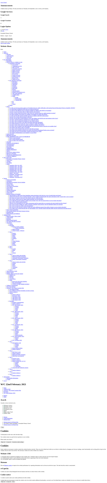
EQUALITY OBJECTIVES (13, 152)
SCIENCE (14, 87)
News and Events (7, 157)
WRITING (14, 84)
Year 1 (10, 232)
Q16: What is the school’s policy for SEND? (19, 127)
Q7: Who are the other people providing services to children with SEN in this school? (28, 115)
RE (13, 102)
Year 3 (10, 247)
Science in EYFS (16, 75)
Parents (5, 178)
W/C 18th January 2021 (17, 311)
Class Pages (9, 222)
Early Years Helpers (11, 286)
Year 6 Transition (10, 191)
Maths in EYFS (15, 71)
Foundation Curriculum (14, 63)
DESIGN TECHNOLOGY (18, 92)
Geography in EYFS (17, 68)
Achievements (9, 217)
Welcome (8, 54)
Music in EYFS (15, 72)
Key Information (7, 59)
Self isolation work (16, 342)
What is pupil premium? (14, 138)
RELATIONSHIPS (16, 282)
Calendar (8, 161)
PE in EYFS (15, 74)
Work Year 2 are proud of (18, 356)
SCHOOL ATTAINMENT (12, 143)
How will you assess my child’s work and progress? (21, 205)
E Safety (8, 379)
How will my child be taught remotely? (18, 202)
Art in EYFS (15, 64)
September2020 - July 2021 (15, 170)
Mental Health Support (11, 220)
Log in (6, 29)
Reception (11, 225)
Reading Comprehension (18, 302)
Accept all (9, 442)
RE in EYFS (15, 78)
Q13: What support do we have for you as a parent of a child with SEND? (26, 123)
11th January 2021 (16, 297)
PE (13, 101)
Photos (10, 105)
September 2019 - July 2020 (15, 172)
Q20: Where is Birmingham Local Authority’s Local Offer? (23, 132)
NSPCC (8, 151)
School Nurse (9, 183)
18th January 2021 (16, 298)
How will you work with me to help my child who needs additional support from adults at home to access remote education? (37, 207)
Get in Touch (4, 2)
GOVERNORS (10, 145)
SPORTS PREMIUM (11, 149)
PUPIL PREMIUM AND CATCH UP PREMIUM (18, 136)
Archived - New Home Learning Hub (15, 288)
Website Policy (6, 419)
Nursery (11, 224)
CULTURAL (12, 279)
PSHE (13, 96)
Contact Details (9, 55)
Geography (14, 267)
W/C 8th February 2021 (17, 329)
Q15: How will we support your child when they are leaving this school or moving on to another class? (33, 126)
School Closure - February (18, 230)
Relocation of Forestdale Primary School (15, 158)
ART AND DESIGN (17, 93)
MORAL (11, 276)
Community (9, 181)
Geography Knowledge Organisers (20, 258)
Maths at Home (15, 229)
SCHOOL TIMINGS (11, 156)
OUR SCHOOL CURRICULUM (14, 62)
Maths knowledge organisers (18, 354)
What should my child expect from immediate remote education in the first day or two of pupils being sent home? (35, 195)
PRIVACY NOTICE (11, 153)
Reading (14, 234)
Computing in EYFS (17, 66)
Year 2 (10, 246)
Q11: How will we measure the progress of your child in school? (24, 121)
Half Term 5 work (16, 352)
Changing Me (18, 100)
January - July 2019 (13, 173)
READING (9, 61)
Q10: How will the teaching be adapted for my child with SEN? (24, 119)
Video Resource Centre (11, 271)
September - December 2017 (15, 177)
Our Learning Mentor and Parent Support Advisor (17, 211)
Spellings (14, 238)
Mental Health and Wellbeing (13, 213)
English (14, 237)
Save (13, 481)
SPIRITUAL (12, 275)
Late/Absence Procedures (12, 186)
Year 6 (10, 269)
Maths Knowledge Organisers (19, 256)
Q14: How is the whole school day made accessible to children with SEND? (26, 125)
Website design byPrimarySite (10, 422)
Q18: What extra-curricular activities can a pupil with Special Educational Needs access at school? (31, 130)
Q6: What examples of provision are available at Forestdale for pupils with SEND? (28, 114)
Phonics (14, 233)
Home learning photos (17, 348)
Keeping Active (15, 358)
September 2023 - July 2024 (15, 166)
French (13, 104)
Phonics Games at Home (18, 226)
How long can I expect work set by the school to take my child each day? (26, 198)
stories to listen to (16, 294)
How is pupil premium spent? (16, 139)
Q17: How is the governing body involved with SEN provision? (24, 128)
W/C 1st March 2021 (17, 340)
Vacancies (8, 58)
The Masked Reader (14, 289)
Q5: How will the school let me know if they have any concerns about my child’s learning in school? (32, 113)
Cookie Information (8, 418)
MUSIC (14, 89)
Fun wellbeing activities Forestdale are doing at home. (21, 290)
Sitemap (5, 417)
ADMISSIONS (10, 148)
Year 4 (10, 254)
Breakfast (8, 218)
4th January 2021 (16, 296)
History (14, 265)
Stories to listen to (13, 292)
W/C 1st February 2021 (17, 324)
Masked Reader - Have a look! (13, 216)
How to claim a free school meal (16, 140)
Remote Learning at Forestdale (13, 194)
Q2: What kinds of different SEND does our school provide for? (24, 109)
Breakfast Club (9, 212)
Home (4, 51)
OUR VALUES (10, 134)
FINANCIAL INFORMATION (13, 155)
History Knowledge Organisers (19, 259)
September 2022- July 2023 (15, 168)
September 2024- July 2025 (15, 165)
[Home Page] (2, 30)
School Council (10, 272)
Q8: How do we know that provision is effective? (20, 117)
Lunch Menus (9, 187)
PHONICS (14, 81)
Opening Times (9, 185)
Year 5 (10, 260)
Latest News (9, 160)
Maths (13, 235)
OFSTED (8, 141)
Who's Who (9, 57)
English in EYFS (16, 76)
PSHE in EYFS (16, 79)
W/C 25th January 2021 (17, 318)
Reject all (3, 442)
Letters (8, 164)
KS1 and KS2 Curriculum (15, 80)
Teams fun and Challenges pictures (20, 367)
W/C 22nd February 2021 (18, 336)
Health (16, 97)
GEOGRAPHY (16, 91)
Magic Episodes (18, 335)
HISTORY (14, 88)
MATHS (14, 85)
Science (14, 252)
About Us (5, 53)
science (14, 268)
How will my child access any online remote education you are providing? (26, 199)
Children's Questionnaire (12, 285)
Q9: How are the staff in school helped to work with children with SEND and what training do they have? (33, 118)
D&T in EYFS (15, 67)
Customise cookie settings (17, 442)
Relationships (18, 98)
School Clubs (9, 188)
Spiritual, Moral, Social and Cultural (14, 273)
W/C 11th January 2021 (17, 305)
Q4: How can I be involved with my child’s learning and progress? (24, 111)
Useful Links (9, 192)
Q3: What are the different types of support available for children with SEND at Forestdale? (30, 110)
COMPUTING (15, 94)
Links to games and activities (18, 255)
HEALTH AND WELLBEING (19, 281)
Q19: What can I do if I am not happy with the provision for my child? (25, 131)
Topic (16, 310)
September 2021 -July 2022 (15, 169)
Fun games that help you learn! (13, 221)
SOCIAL (11, 277)
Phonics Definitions (19, 228)
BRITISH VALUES (11, 135)
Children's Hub (6, 215)
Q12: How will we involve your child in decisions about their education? (26, 122)
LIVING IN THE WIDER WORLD (20, 284)
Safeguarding (6, 376)
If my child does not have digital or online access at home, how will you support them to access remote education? (35, 200)
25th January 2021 (16, 299)
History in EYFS (16, 70)
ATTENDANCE (10, 144)
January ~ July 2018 (14, 175)
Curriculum (17, 366)
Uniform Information (11, 190)
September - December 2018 (15, 174)
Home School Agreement (12, 209)
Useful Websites (16, 241)
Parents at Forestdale (11, 179)
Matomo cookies (8, 465)
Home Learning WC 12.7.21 (18, 361)
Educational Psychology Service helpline (15, 182)
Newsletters (9, 162)
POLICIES (9, 147)
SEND (8, 106)
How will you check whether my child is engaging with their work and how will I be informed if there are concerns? (36, 204)
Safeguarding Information (12, 378)
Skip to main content (5, 43)
